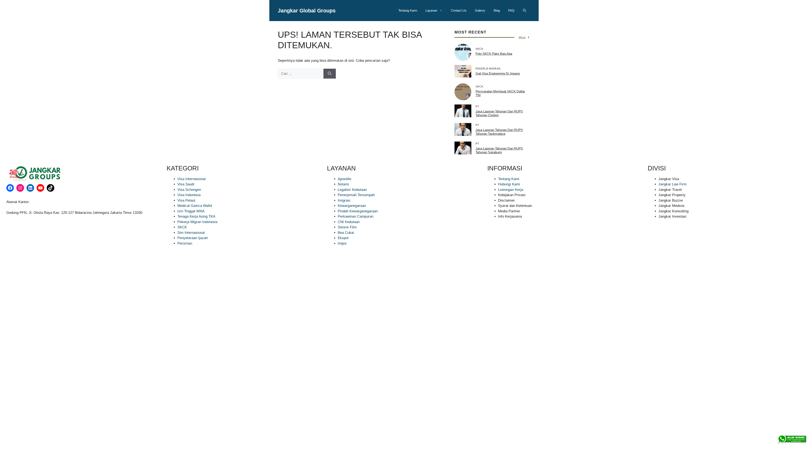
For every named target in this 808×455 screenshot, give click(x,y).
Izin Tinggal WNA (191, 211)
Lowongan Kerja (510, 190)
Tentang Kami (407, 10)
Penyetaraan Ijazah (192, 238)
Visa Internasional (191, 179)
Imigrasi (344, 200)
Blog (497, 10)
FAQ (511, 10)
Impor (342, 243)
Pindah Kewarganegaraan (358, 211)
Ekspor (343, 238)
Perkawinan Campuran (355, 216)
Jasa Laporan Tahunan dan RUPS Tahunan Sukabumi (499, 150)
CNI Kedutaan (349, 222)
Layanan (431, 10)
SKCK (182, 227)
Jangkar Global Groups (307, 10)
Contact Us (458, 10)
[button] (524, 10)
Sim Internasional (191, 233)
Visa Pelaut (186, 200)
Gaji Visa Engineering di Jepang (498, 73)
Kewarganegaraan (352, 206)
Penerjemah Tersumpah (356, 195)
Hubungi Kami (509, 184)
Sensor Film (347, 227)
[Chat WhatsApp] (792, 439)
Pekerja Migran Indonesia (197, 222)
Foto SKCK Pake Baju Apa (494, 53)
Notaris (343, 184)
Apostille (344, 179)
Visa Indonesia (189, 195)
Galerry (480, 10)
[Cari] (329, 74)
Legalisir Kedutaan (352, 190)
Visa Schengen (189, 190)
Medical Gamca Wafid (194, 206)
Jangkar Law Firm (672, 184)
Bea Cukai (346, 233)
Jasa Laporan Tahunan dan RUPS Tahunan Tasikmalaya (499, 131)
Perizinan (184, 243)
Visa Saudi (185, 184)
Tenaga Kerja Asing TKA (196, 216)
